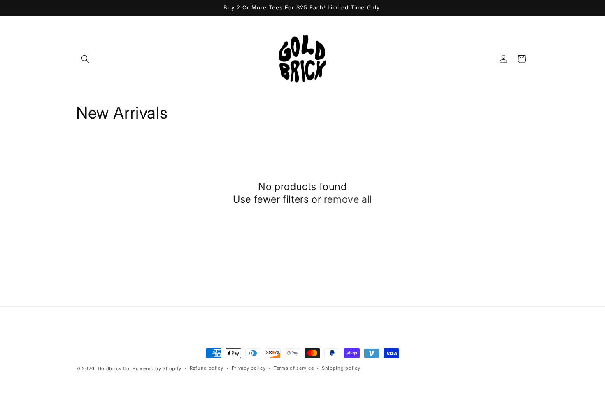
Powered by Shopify (157, 368)
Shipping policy (341, 368)
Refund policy (206, 368)
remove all (348, 199)
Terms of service (294, 368)
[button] (85, 59)
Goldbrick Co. (114, 368)
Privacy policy (249, 368)
